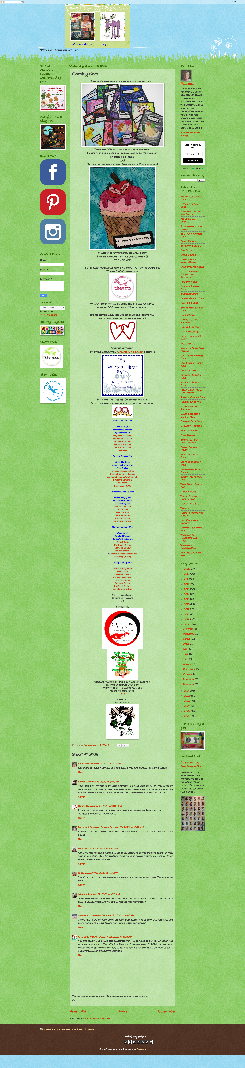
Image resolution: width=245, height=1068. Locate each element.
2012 (187, 584)
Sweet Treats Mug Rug (191, 478)
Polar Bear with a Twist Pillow (191, 391)
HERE (122, 693)
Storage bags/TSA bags (191, 463)
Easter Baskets (189, 293)
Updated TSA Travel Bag (192, 529)
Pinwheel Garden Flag (190, 384)
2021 (187, 690)
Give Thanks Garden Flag (192, 309)
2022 (187, 695)
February (189, 633)
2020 (187, 624)
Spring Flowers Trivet (189, 449)
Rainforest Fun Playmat (189, 408)
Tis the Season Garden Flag (189, 498)
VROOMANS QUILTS (122, 438)
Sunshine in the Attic (122, 521)
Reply (81, 772)
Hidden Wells (188, 315)
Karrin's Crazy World (122, 577)
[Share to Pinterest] (127, 745)
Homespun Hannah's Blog (122, 471)
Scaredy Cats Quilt (191, 421)
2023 (187, 701)
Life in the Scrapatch (122, 480)
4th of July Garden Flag (191, 198)
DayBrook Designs (122, 586)
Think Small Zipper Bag (191, 486)
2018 (187, 614)
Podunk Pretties (122, 518)
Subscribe (193, 160)
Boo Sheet (186, 250)
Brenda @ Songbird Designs (93, 827)
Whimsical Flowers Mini (191, 554)
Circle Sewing (188, 254)
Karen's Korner (122, 512)
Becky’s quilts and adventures (123, 554)
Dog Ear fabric (189, 281)
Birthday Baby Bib (191, 245)
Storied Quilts (122, 542)
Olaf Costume (188, 370)
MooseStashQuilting (122, 568)
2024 (187, 705)
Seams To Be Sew (123, 548)
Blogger (141, 1049)
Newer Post (79, 1011)
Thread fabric (188, 491)
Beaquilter (122, 450)
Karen (81, 781)
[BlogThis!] (120, 745)
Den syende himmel (122, 447)
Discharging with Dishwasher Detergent (190, 274)
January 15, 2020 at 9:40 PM (102, 781)
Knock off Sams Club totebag (192, 350)
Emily (81, 873)
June (186, 654)
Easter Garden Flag (192, 298)
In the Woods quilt (191, 331)
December (189, 684)
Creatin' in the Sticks (130, 351)
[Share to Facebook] (125, 745)
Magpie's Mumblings (89, 915)
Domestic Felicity (122, 583)
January (188, 628)
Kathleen (83, 763)
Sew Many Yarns (122, 580)
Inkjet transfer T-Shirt (192, 338)
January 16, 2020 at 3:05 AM (105, 806)
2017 (187, 609)
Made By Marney (122, 515)
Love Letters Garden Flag (192, 364)
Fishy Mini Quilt (189, 303)
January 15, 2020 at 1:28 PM (105, 763)
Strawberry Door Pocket (191, 471)
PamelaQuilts (122, 483)
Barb (81, 848)
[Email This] (118, 745)
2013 (187, 589)
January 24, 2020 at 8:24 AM (115, 936)
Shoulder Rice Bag (191, 425)
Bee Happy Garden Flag (191, 235)
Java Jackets (188, 343)
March (187, 638)
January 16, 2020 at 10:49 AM (127, 827)
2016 (187, 604)
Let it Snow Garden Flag (192, 357)
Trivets (185, 508)
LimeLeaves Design (122, 574)
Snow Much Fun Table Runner (189, 441)
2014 (187, 594)
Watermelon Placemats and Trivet (189, 537)
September (189, 669)
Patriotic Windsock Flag (191, 376)
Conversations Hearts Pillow (189, 261)
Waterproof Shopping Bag (188, 547)
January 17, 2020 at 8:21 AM (104, 894)
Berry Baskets (189, 241)
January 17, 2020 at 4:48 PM (117, 915)
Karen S (83, 806)
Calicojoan (189, 83)
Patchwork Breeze (122, 545)
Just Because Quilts (122, 441)
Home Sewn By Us (122, 486)
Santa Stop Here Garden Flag (190, 415)
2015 (187, 599)
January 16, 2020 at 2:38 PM (101, 848)
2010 (187, 573)
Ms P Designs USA (122, 506)
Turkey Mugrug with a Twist (192, 514)
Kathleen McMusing (122, 444)
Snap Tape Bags (190, 430)
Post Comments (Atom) (97, 1018)
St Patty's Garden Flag (191, 456)
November (189, 679)
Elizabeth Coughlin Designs (122, 474)
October (188, 674)
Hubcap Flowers (190, 327)
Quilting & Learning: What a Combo (122, 477)
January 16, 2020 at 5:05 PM (101, 873)
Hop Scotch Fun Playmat (189, 321)
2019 (187, 619)
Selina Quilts (122, 571)
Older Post (166, 1011)
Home (123, 1011)
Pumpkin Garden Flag (193, 397)
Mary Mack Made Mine (122, 436)
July (186, 659)
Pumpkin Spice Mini (191, 401)
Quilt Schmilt (122, 509)
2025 (187, 711)
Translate (51, 314)
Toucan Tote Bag (190, 503)
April (186, 644)
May (186, 648)
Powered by (186, 168)
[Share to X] (122, 745)
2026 (187, 716)
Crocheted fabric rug (192, 267)
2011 (186, 579)
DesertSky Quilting (122, 557)
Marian (82, 894)
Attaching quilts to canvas (191, 228)
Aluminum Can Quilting (188, 220)
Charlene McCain (88, 936)
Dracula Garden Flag (190, 288)
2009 (187, 568)
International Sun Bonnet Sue (191, 764)
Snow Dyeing (188, 435)
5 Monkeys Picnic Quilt (190, 205)
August (187, 664)
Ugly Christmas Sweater (189, 522)
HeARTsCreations (123, 551)
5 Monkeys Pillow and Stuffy (191, 213)
